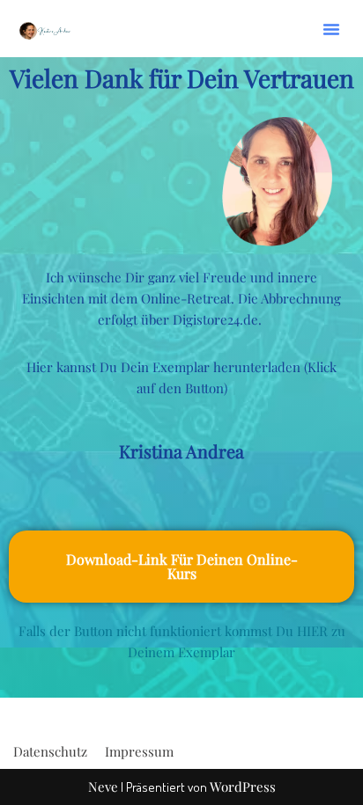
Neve (103, 786)
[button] (331, 29)
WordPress (243, 786)
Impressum (139, 751)
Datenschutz (50, 751)
